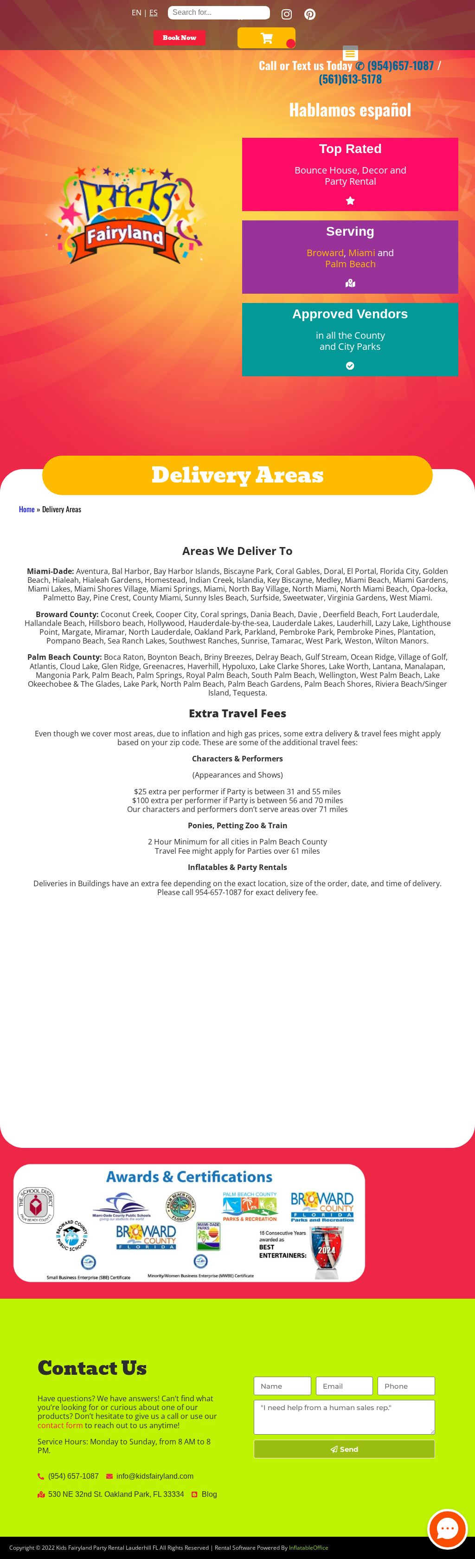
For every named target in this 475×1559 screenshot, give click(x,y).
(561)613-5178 (350, 78)
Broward (325, 252)
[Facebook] (240, 14)
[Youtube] (263, 14)
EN (136, 12)
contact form (60, 1425)
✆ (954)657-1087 (394, 65)
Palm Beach (350, 264)
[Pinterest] (309, 14)
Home (27, 509)
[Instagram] (286, 14)
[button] (350, 53)
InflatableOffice (308, 1548)
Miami (361, 252)
